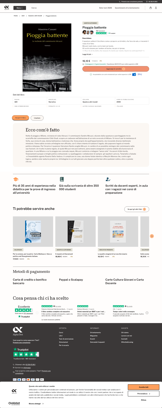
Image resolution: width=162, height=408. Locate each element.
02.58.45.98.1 (30, 364)
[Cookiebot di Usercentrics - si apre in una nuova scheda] (14, 403)
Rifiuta (143, 400)
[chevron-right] (152, 236)
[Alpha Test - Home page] (6, 8)
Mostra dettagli (35, 404)
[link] (156, 8)
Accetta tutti (143, 387)
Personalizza (142, 393)
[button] (150, 8)
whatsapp (27, 368)
